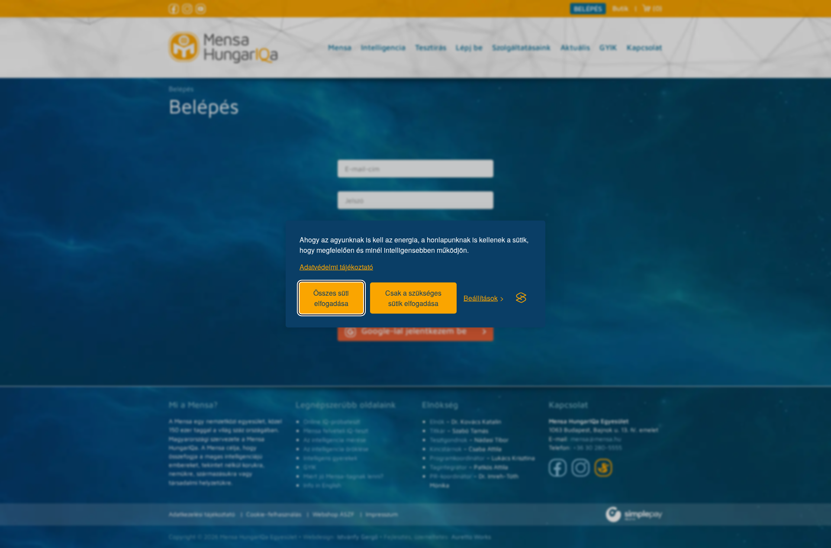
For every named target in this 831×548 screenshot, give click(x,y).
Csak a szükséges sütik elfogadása (413, 298)
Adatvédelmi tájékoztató (336, 267)
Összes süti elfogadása (331, 298)
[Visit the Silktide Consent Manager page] (521, 297)
